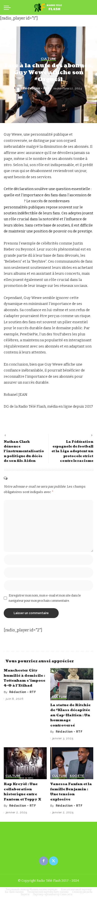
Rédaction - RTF (36, 88)
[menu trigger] (8, 7)
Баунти (25, 894)
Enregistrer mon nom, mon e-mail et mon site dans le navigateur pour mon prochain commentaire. (45, 598)
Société (77, 776)
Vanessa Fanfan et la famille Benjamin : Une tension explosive (71, 791)
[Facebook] (43, 860)
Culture (48, 59)
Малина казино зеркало (43, 889)
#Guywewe (13, 201)
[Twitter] (53, 860)
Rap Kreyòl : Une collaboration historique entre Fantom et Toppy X (22, 791)
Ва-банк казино (14, 892)
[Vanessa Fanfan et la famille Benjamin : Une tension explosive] (71, 763)
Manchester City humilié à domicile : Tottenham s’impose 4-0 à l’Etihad (24, 678)
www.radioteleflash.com (25, 419)
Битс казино (61, 892)
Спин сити (66, 894)
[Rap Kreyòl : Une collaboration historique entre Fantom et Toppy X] (25, 763)
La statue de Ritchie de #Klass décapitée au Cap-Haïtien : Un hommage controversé (70, 715)
